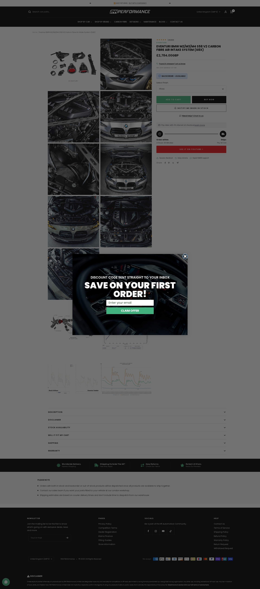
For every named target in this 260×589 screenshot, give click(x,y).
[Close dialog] (185, 256)
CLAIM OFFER (130, 311)
